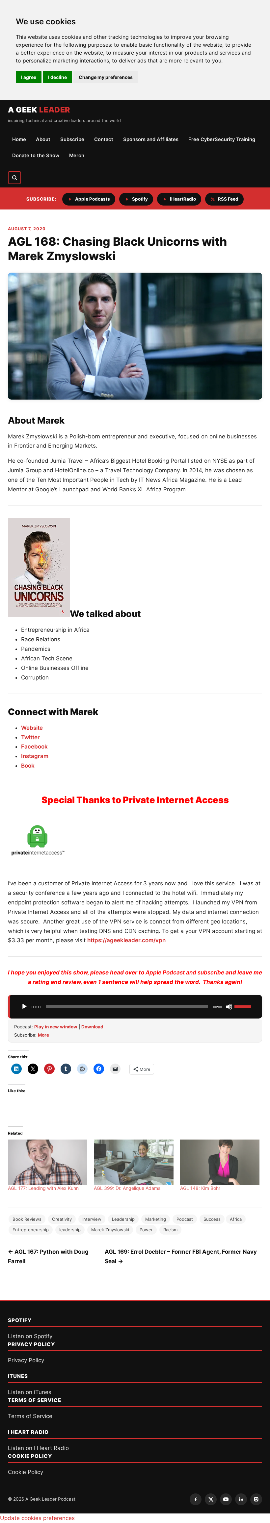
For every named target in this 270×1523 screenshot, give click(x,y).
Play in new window (55, 1026)
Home (19, 139)
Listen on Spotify (30, 1336)
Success (212, 1219)
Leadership (123, 1219)
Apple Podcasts (92, 199)
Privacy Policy (26, 1360)
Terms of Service (30, 1416)
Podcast (184, 1219)
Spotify (140, 199)
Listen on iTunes (29, 1392)
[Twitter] (211, 1499)
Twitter (30, 737)
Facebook (34, 746)
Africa (236, 1219)
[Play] (24, 1006)
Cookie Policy (25, 1472)
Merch (76, 156)
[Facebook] (196, 1499)
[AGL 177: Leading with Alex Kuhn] (47, 1162)
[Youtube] (226, 1499)
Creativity (62, 1219)
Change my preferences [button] (106, 77)
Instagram (34, 756)
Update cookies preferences (37, 1518)
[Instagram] (256, 1499)
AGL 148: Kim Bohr (200, 1188)
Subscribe (72, 139)
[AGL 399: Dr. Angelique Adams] (133, 1162)
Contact (103, 139)
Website (32, 728)
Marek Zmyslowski (110, 1229)
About (43, 139)
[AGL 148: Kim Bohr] (219, 1162)
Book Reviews (27, 1219)
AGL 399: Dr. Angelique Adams (127, 1188)
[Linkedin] (241, 1499)
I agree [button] (28, 77)
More (43, 1035)
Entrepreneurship (31, 1229)
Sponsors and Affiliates (150, 139)
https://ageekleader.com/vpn (126, 940)
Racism (170, 1229)
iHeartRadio (183, 199)
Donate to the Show (35, 156)
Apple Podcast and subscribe (185, 972)
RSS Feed (228, 199)
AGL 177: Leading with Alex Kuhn (43, 1188)
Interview (91, 1219)
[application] (136, 1006)
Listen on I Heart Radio (38, 1448)
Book (28, 765)
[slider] (243, 1006)
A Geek (39, 109)
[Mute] (229, 1006)
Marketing (155, 1219)
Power (146, 1229)
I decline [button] (57, 77)
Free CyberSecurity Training (221, 139)
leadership (70, 1229)
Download (92, 1026)
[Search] (14, 177)
